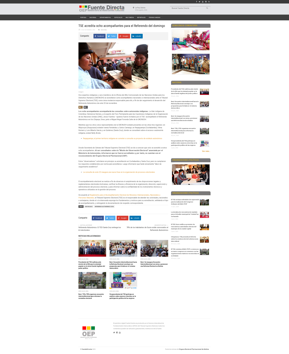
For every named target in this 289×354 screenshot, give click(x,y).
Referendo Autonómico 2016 (104, 206)
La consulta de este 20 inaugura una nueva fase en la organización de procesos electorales (119, 172)
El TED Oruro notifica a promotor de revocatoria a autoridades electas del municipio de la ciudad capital (183, 227)
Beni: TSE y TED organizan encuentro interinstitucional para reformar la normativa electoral (91, 296)
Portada (83, 17)
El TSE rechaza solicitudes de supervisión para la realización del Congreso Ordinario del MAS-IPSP (185, 202)
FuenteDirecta (87, 349)
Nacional (93, 17)
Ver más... (206, 151)
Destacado (88, 206)
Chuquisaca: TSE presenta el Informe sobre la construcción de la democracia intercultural (184, 239)
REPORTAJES (141, 17)
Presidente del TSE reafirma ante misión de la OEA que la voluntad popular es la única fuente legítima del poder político (184, 91)
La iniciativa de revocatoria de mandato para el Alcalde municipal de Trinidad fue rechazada (185, 214)
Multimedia (130, 17)
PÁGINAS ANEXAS (154, 17)
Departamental (105, 17)
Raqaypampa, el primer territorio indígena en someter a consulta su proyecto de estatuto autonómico (122, 138)
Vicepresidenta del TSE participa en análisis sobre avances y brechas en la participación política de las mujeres (123, 296)
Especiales (118, 17)
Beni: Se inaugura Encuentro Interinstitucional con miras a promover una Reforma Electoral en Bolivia (154, 264)
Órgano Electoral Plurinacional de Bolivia (194, 349)
